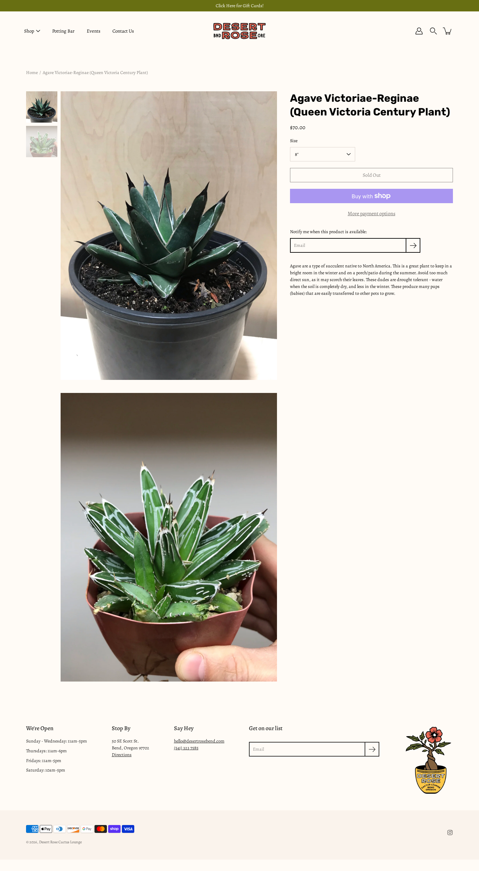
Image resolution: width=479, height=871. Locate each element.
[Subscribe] (413, 245)
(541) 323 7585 (186, 748)
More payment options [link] (371, 213)
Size (294, 141)
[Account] (419, 31)
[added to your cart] (448, 31)
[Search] (433, 31)
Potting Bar (63, 31)
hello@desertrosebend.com (199, 741)
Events (93, 31)
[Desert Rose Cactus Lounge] (239, 31)
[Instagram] (450, 832)
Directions (122, 755)
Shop (29, 31)
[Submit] (372, 749)
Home (32, 72)
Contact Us (123, 31)
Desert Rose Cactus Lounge (60, 842)
